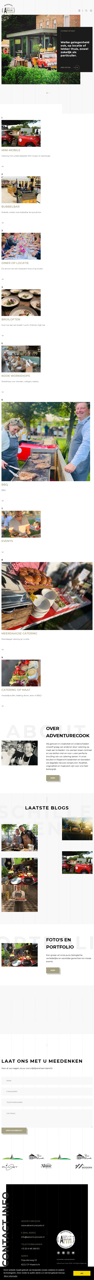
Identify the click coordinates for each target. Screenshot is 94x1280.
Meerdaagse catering (19, 633)
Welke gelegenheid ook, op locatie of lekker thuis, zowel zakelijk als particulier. (75, 49)
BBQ (4, 484)
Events (7, 541)
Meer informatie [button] (10, 1276)
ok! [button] (82, 1273)
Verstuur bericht (14, 1130)
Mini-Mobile (10, 150)
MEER (53, 778)
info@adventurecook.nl (33, 1237)
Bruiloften (10, 319)
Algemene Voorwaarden (66, 1259)
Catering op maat (15, 690)
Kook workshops (15, 375)
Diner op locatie (15, 263)
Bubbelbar (10, 206)
